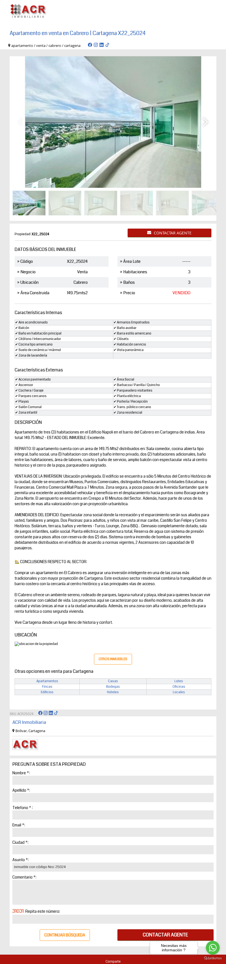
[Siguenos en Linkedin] (101, 45)
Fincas (47, 686)
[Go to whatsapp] (213, 948)
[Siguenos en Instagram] (96, 45)
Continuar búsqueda (64, 935)
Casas (113, 681)
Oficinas (179, 686)
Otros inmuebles (113, 659)
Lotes (178, 681)
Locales (179, 692)
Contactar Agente (173, 232)
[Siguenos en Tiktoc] (107, 45)
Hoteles (113, 692)
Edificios (47, 692)
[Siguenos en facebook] (90, 45)
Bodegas (113, 686)
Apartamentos (47, 681)
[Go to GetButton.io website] (213, 958)
